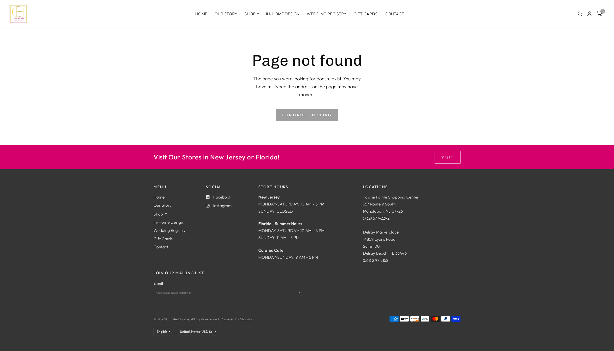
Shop (249, 13)
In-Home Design (283, 13)
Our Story (225, 13)
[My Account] (589, 14)
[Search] (580, 14)
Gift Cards (366, 13)
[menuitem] (201, 14)
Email (158, 283)
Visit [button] (447, 157)
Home (201, 13)
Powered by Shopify (236, 319)
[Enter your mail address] (298, 293)
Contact (394, 13)
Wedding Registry (326, 13)
